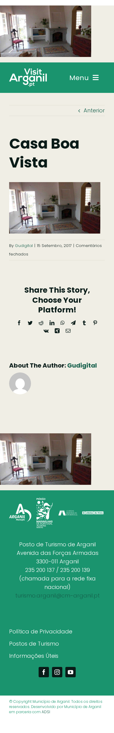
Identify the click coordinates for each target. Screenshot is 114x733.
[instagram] (57, 672)
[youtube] (70, 672)
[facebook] (44, 672)
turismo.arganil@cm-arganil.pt (57, 595)
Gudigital (24, 245)
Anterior (94, 110)
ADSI (46, 711)
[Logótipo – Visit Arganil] (28, 71)
